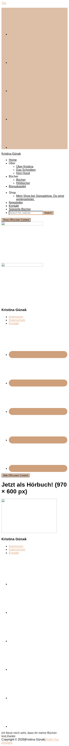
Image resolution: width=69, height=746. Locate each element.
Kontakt (14, 323)
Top (3, 3)
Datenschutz (17, 320)
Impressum (16, 316)
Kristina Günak (11, 153)
